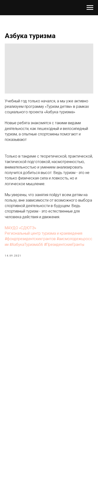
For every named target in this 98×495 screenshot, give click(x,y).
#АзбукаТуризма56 (26, 244)
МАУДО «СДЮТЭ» (20, 228)
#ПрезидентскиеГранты (64, 244)
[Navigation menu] (90, 7)
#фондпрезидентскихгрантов (30, 239)
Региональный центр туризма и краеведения (43, 233)
